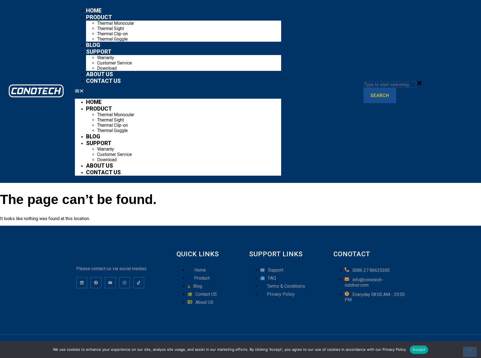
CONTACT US (103, 81)
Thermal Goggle (112, 39)
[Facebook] (95, 282)
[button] (178, 91)
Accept (419, 349)
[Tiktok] (138, 282)
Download (107, 68)
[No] (470, 352)
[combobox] (390, 84)
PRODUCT (99, 17)
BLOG (93, 45)
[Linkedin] (81, 282)
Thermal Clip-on (112, 33)
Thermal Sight (110, 28)
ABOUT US (99, 74)
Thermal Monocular (115, 23)
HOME (94, 10)
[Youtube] (110, 282)
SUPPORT (98, 51)
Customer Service (114, 63)
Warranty (105, 57)
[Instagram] (124, 282)
